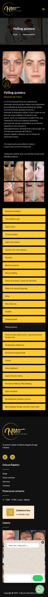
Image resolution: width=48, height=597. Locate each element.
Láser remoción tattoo (14, 376)
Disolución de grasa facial (15, 352)
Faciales (8, 311)
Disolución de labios (13, 211)
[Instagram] (12, 457)
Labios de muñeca (12, 242)
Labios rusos (10, 226)
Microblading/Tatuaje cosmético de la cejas (22, 407)
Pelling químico (11, 327)
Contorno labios (11, 234)
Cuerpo (8, 360)
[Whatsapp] (5, 457)
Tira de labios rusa (12, 219)
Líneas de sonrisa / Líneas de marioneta (20, 280)
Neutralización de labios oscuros (18, 399)
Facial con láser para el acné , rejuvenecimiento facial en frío (23, 336)
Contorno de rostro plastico (16, 250)
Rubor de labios (11, 391)
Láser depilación (11, 368)
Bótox (7, 296)
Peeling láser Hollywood (14, 345)
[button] (43, 9)
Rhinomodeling (11, 273)
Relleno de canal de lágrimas (16, 288)
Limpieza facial (11, 319)
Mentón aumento (12, 265)
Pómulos (8, 257)
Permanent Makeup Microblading (18, 383)
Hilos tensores (11, 304)
